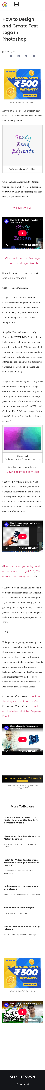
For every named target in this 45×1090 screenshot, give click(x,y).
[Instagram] (28, 1084)
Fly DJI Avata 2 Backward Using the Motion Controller (22, 837)
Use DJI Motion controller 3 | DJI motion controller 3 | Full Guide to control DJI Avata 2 (21, 820)
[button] (16, 4)
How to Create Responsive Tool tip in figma (21, 927)
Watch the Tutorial (23, 208)
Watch (34, 263)
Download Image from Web (23, 471)
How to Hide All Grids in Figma (19, 907)
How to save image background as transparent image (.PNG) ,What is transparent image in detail (22, 571)
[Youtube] (21, 1084)
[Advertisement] (22, 1048)
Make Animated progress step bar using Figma (21, 887)
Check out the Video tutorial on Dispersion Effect (22, 711)
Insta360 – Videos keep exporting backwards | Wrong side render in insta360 (21, 863)
